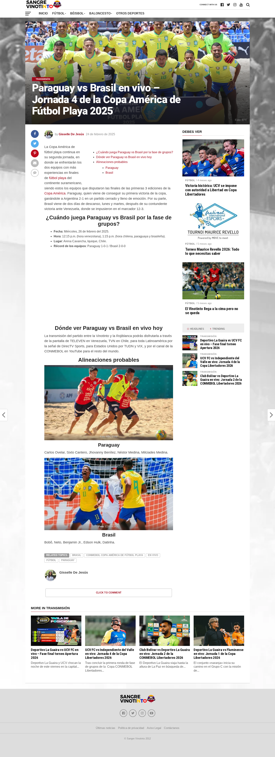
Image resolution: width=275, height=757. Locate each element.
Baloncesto (100, 13)
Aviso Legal (154, 727)
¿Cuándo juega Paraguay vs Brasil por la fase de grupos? (134, 152)
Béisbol (77, 13)
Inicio (43, 13)
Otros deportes (130, 13)
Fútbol (58, 13)
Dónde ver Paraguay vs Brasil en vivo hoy (124, 157)
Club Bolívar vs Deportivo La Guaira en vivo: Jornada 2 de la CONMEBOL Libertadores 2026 (221, 379)
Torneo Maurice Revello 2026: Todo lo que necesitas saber (212, 251)
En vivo (153, 555)
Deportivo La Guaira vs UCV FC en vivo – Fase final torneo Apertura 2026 (221, 344)
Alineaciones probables (112, 162)
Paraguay (112, 167)
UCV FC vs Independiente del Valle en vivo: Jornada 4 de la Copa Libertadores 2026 (220, 362)
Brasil (109, 172)
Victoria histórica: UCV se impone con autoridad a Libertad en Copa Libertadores (211, 190)
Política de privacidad (131, 727)
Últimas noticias (105, 727)
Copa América (54, 193)
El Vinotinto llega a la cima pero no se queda (211, 311)
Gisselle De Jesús (71, 134)
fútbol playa (57, 178)
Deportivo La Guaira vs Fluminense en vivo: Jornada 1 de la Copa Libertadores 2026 (218, 654)
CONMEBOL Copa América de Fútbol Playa (114, 555)
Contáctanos (171, 727)
